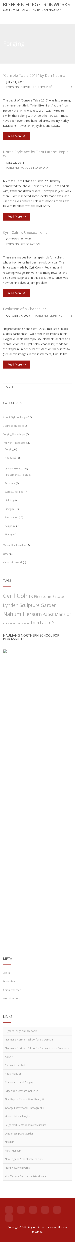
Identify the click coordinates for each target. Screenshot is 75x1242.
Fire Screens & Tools (16, 474)
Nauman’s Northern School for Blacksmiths (29, 1039)
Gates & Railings (14, 491)
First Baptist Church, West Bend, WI (24, 1099)
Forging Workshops (14, 434)
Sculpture (10, 526)
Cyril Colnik (18, 596)
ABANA (9, 1056)
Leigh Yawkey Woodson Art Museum (25, 1125)
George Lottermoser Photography (24, 1108)
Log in (6, 973)
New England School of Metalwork (24, 1159)
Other (6, 554)
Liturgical (10, 509)
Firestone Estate (49, 596)
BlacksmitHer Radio (16, 1065)
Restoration (30, 244)
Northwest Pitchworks (17, 1167)
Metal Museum (13, 1150)
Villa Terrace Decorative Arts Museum (26, 1176)
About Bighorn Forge (15, 417)
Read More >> (16, 136)
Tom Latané (42, 622)
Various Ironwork (34, 167)
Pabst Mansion (57, 614)
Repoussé (45, 87)
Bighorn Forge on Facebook (21, 1031)
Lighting (56, 315)
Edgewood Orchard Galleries (21, 1091)
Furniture (28, 87)
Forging (12, 87)
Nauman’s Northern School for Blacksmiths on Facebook (37, 1048)
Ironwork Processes (14, 443)
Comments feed (12, 990)
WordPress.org (11, 998)
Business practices (13, 426)
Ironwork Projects (13, 468)
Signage (9, 534)
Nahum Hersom (22, 614)
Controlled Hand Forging (19, 1082)
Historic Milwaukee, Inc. (18, 1116)
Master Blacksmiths (14, 545)
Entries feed (9, 981)
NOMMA (9, 1142)
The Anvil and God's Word (16, 623)
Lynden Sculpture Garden (30, 605)
